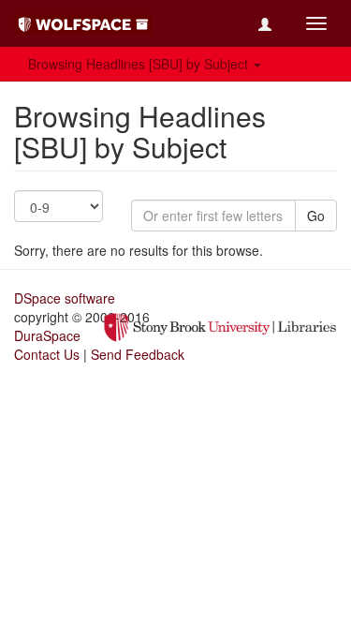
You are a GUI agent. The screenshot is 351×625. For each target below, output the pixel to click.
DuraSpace (47, 335)
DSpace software (64, 298)
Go (316, 215)
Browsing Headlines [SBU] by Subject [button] (140, 63)
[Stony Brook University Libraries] (220, 325)
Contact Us (47, 354)
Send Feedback (137, 354)
